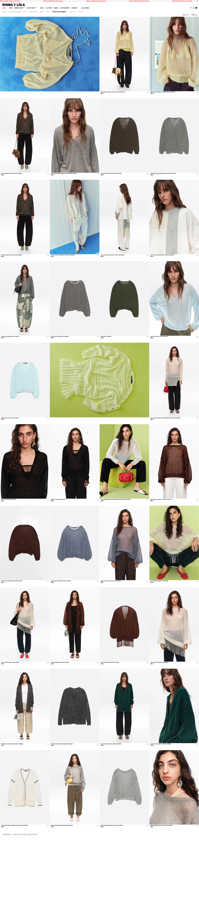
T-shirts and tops (33, 11)
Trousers (41, 11)
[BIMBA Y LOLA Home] (13, 5)
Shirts (24, 11)
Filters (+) (194, 14)
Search (191, 7)
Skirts (48, 11)
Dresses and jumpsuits (15, 11)
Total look (80, 11)
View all (4, 11)
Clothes (7, 834)
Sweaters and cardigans (59, 11)
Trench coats (72, 11)
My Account (193, 7)
